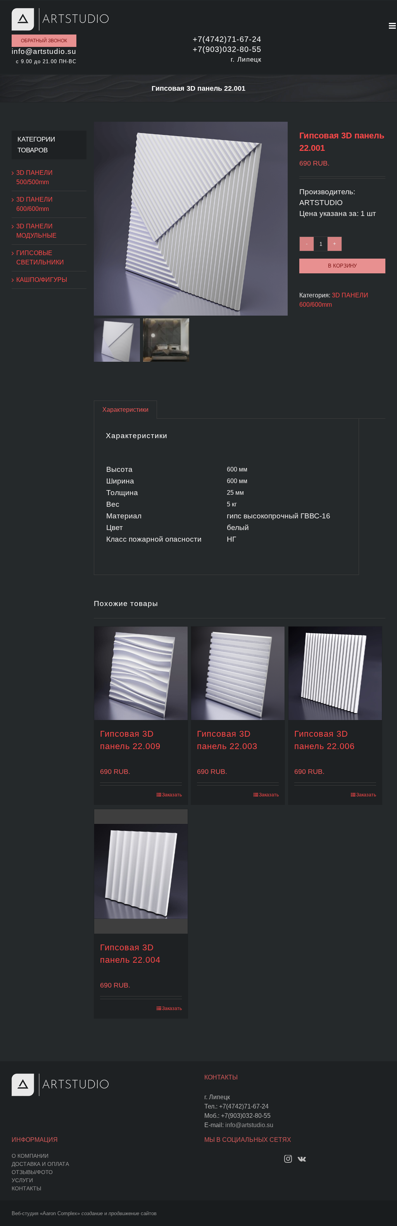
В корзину (342, 266)
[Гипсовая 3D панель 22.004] (141, 871)
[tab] (125, 410)
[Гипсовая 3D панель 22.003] (238, 673)
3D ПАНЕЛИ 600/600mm (34, 204)
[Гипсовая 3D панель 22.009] (141, 673)
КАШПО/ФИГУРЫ (41, 279)
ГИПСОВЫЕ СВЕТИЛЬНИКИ (40, 258)
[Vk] (302, 1159)
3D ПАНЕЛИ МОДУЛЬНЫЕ (36, 231)
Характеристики (125, 409)
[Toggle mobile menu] (393, 26)
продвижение (124, 1213)
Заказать (172, 795)
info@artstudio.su (249, 1125)
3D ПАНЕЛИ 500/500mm (34, 177)
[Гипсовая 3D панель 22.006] (335, 673)
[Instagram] (288, 1159)
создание (92, 1213)
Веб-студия (25, 1213)
